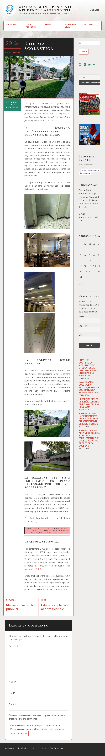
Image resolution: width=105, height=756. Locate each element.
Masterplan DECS (32, 569)
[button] (85, 173)
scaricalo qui (30, 521)
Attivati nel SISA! (70, 25)
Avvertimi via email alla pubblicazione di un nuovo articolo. (37, 729)
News (48, 24)
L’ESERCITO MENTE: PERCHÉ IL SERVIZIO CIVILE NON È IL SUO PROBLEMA (89, 403)
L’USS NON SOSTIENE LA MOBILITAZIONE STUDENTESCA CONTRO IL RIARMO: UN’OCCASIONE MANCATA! (89, 368)
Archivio (88, 24)
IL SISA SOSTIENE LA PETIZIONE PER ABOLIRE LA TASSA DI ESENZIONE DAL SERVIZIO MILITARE (88, 418)
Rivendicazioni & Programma (12, 104)
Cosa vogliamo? (31, 25)
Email (12, 693)
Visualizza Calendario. (90, 170)
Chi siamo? (11, 24)
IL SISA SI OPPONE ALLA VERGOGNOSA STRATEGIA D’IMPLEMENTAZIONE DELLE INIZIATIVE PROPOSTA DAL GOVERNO (89, 438)
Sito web (13, 704)
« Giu (81, 284)
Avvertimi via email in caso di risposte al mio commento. (36, 725)
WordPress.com (56, 748)
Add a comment (12, 52)
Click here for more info (52, 532)
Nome (12, 682)
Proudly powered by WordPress (16, 748)
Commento (14, 646)
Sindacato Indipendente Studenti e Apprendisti (45, 8)
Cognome (83, 326)
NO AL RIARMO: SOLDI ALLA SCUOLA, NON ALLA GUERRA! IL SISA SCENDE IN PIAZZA (89, 387)
